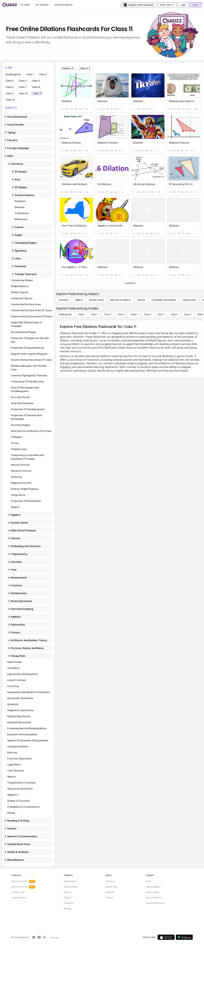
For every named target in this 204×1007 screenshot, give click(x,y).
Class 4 (23, 80)
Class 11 (37, 93)
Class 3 (9, 80)
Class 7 (23, 87)
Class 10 (23, 93)
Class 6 (10, 87)
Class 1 (30, 74)
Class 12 (10, 99)
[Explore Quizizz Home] (9, 5)
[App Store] (166, 937)
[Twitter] (33, 937)
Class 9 (10, 93)
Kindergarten (13, 74)
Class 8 (36, 87)
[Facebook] (39, 937)
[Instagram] (44, 937)
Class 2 (43, 74)
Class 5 (36, 80)
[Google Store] (184, 937)
